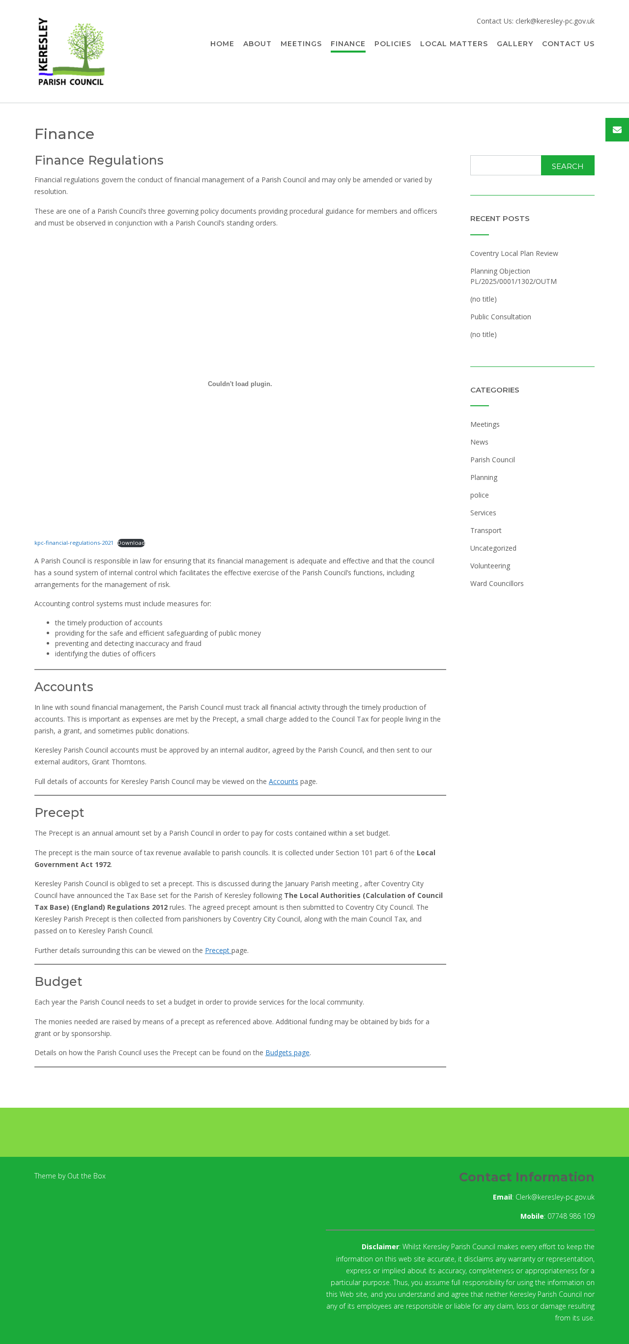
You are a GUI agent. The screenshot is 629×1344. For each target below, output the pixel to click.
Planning (483, 477)
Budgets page (287, 1052)
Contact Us (568, 43)
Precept (218, 950)
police (479, 495)
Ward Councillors (497, 583)
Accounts (283, 781)
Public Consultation (500, 316)
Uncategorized (493, 548)
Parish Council (492, 459)
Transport (486, 530)
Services (483, 512)
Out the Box (86, 1175)
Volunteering (490, 565)
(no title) (483, 299)
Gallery (515, 43)
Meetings (301, 43)
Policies (392, 43)
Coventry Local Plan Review (514, 253)
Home (222, 43)
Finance (348, 43)
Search (568, 166)
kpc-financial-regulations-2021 (74, 542)
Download (131, 542)
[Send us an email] (617, 129)
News (479, 442)
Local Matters (454, 43)
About (257, 43)
